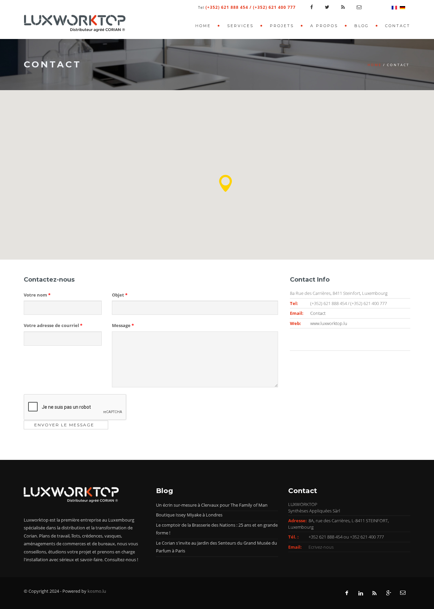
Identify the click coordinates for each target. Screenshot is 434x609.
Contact (397, 25)
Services (240, 25)
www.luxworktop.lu (328, 323)
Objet (119, 295)
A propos (324, 25)
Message (123, 325)
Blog (361, 25)
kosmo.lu (96, 591)
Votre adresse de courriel (53, 325)
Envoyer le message (64, 424)
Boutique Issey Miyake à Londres (189, 515)
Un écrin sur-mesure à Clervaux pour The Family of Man (212, 505)
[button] (225, 183)
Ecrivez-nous (321, 547)
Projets (282, 25)
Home (203, 25)
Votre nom (37, 295)
